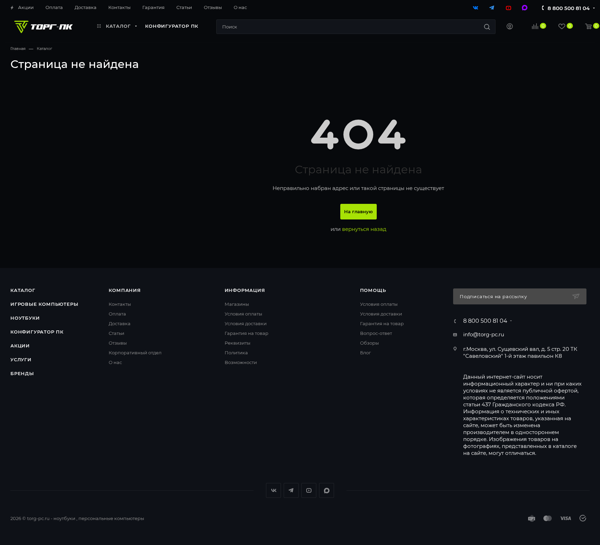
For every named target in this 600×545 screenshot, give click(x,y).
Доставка (120, 323)
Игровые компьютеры (44, 304)
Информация (245, 290)
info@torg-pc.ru (483, 334)
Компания (125, 290)
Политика (236, 352)
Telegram (291, 490)
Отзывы (118, 343)
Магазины (237, 304)
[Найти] (486, 26)
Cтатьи (116, 333)
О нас (115, 362)
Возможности (241, 362)
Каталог (22, 290)
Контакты (120, 304)
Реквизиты (237, 343)
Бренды (22, 373)
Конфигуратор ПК (37, 332)
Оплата (117, 314)
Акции (20, 345)
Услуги (21, 359)
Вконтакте (273, 490)
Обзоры (369, 343)
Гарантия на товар (246, 333)
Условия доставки (246, 323)
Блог (365, 352)
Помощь (373, 290)
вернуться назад (364, 229)
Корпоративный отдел (135, 352)
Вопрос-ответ (376, 333)
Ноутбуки (25, 318)
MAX (326, 490)
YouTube (308, 490)
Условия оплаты (243, 314)
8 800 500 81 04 (569, 8)
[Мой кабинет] (510, 27)
